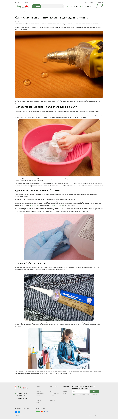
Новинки (38, 402)
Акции (91, 2)
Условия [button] (25, 2)
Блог (34, 2)
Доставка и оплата (54, 393)
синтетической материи (57, 205)
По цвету (38, 395)
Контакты (100, 2)
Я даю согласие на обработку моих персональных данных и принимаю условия (85, 396)
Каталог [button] (37, 6)
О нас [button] (16, 2)
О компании (53, 389)
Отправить (94, 391)
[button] (62, 6)
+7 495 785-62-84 (73, 6)
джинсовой (33, 205)
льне (37, 205)
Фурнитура (38, 400)
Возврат (52, 395)
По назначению (40, 393)
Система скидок (54, 398)
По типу (38, 389)
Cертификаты (39, 398)
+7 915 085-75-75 (87, 6)
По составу (38, 391)
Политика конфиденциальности (96, 415)
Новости (65, 389)
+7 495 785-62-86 (22, 398)
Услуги (84, 2)
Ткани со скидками (41, 404)
